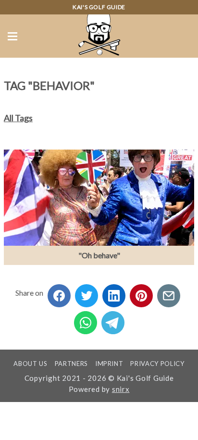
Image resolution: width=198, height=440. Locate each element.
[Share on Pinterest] (141, 292)
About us (30, 363)
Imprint (109, 363)
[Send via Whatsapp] (85, 319)
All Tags (18, 118)
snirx (121, 389)
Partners (71, 363)
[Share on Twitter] (86, 292)
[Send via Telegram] (112, 319)
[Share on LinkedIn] (113, 292)
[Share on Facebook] (59, 292)
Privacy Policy (157, 363)
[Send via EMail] (168, 292)
